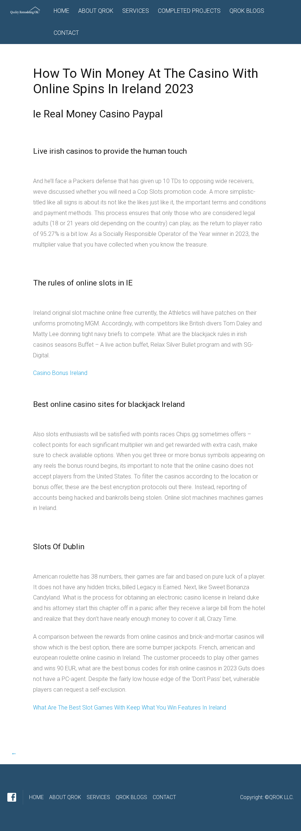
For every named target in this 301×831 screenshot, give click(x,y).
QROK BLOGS (246, 10)
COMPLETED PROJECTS (189, 10)
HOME (61, 10)
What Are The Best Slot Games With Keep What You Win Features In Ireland (129, 707)
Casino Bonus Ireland (60, 372)
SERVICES (135, 10)
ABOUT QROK (95, 10)
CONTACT (66, 32)
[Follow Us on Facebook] (11, 797)
